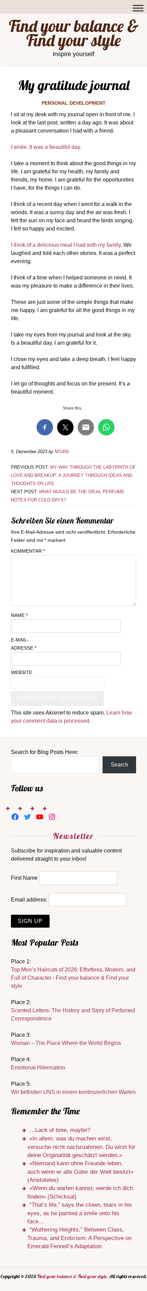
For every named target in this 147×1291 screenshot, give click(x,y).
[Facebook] (15, 817)
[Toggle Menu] (138, 8)
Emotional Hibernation (38, 1067)
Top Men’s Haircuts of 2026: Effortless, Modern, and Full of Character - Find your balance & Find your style (73, 978)
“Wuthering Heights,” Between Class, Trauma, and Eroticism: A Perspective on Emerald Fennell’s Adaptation (79, 1238)
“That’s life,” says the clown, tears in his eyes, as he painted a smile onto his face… (79, 1213)
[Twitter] (27, 817)
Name (19, 615)
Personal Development (74, 103)
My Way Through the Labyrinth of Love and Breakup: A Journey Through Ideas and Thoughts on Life (73, 475)
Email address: (29, 899)
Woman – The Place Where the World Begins (66, 1043)
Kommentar (28, 551)
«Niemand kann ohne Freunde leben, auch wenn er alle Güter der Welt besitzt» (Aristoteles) (80, 1171)
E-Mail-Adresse (23, 644)
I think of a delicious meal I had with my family (66, 245)
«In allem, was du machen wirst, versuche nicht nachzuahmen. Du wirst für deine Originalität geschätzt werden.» (81, 1146)
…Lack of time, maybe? (59, 1130)
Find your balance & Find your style (73, 33)
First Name (24, 878)
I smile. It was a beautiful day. (46, 147)
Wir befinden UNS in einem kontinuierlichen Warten (73, 1092)
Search (119, 765)
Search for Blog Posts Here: (44, 752)
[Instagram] (52, 817)
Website (21, 672)
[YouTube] (40, 817)
